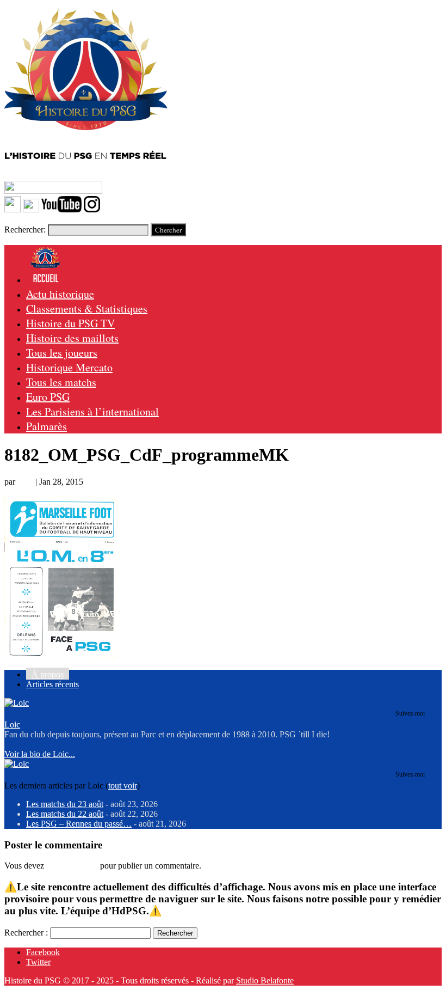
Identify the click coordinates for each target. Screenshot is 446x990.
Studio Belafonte (265, 980)
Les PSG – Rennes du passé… (79, 823)
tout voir (122, 785)
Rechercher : (26, 932)
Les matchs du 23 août (64, 804)
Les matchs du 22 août (64, 813)
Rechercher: (25, 229)
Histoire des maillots (72, 338)
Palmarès (46, 426)
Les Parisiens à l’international (92, 411)
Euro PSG (48, 396)
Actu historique (60, 293)
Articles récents (52, 684)
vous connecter (72, 865)
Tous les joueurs (61, 352)
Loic (25, 481)
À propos (48, 674)
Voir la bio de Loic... (39, 754)
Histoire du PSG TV (70, 323)
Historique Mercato (69, 367)
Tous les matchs (61, 382)
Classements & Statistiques (86, 308)
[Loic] (16, 702)
